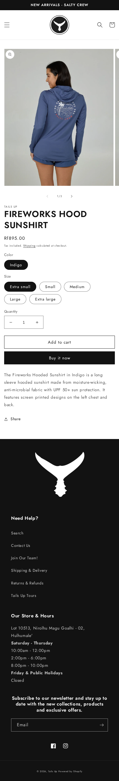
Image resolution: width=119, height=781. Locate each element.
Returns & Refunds (27, 583)
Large (15, 299)
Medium (77, 286)
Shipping (29, 246)
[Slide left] (47, 196)
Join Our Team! (24, 558)
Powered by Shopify (70, 771)
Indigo (16, 265)
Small (50, 286)
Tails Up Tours (23, 595)
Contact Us (20, 545)
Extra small (20, 286)
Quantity (10, 311)
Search (17, 533)
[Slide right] (72, 196)
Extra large (45, 299)
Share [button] (16, 419)
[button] (7, 25)
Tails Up (52, 771)
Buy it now (59, 358)
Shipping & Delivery (29, 570)
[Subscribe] (101, 725)
